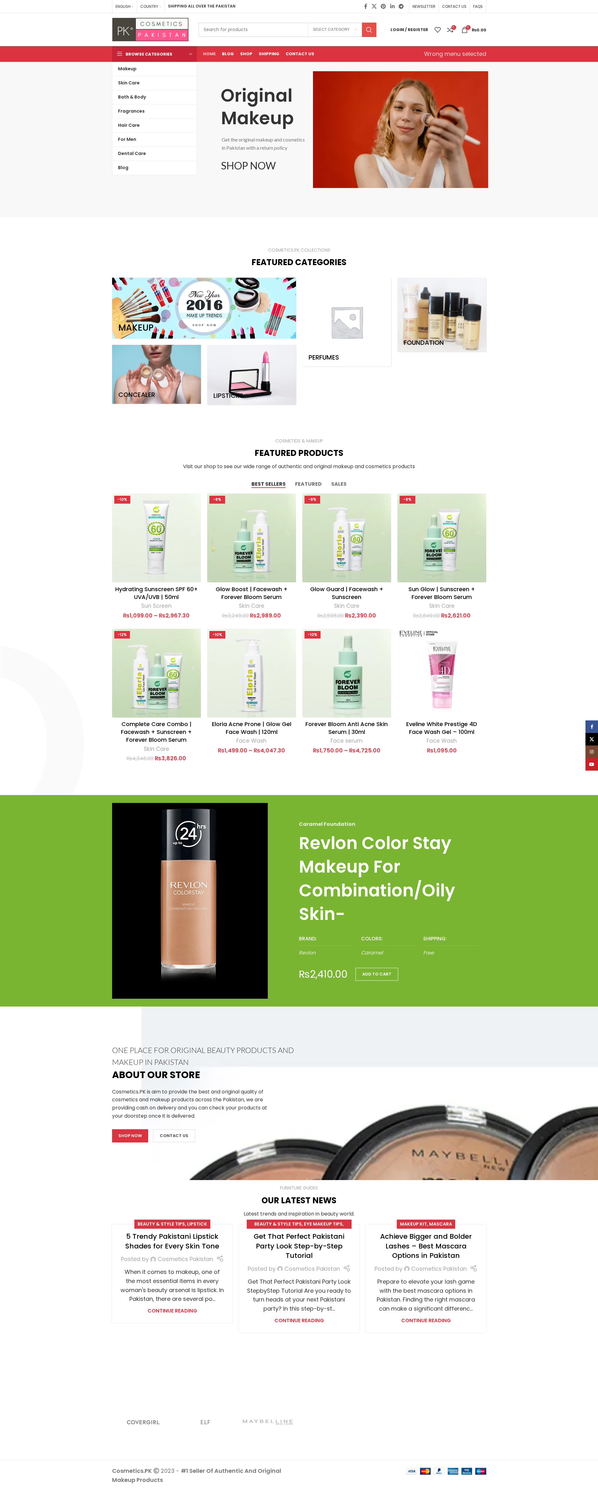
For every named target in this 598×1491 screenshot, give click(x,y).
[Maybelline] (268, 1422)
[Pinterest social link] (383, 6)
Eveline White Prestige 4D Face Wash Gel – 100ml (441, 728)
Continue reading (172, 1310)
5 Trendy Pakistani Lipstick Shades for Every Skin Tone (172, 1241)
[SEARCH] (369, 30)
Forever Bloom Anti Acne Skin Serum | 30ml (346, 728)
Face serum (347, 741)
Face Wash (251, 741)
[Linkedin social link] (392, 6)
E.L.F (205, 1422)
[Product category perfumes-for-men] (346, 322)
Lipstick (197, 1224)
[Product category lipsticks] (251, 375)
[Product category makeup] (204, 308)
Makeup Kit (413, 1224)
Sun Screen (156, 606)
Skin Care (251, 606)
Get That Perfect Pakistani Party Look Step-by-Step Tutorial (299, 1246)
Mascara (440, 1224)
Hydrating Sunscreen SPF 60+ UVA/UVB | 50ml (156, 593)
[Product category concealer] (156, 374)
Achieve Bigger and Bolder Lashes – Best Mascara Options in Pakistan (426, 1246)
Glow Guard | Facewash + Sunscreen (346, 593)
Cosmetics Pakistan (185, 1259)
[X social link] (374, 6)
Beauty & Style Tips (161, 1224)
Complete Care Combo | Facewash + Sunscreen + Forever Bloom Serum (156, 732)
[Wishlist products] (437, 30)
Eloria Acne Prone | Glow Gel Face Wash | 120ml (251, 728)
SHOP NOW (248, 166)
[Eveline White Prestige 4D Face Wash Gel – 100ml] (441, 673)
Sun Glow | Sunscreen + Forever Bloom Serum (441, 593)
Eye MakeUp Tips (323, 1224)
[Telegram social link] (401, 6)
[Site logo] (150, 29)
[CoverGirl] (143, 1422)
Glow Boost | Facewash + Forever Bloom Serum (252, 593)
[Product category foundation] (441, 315)
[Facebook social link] (365, 6)
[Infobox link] (327, 946)
